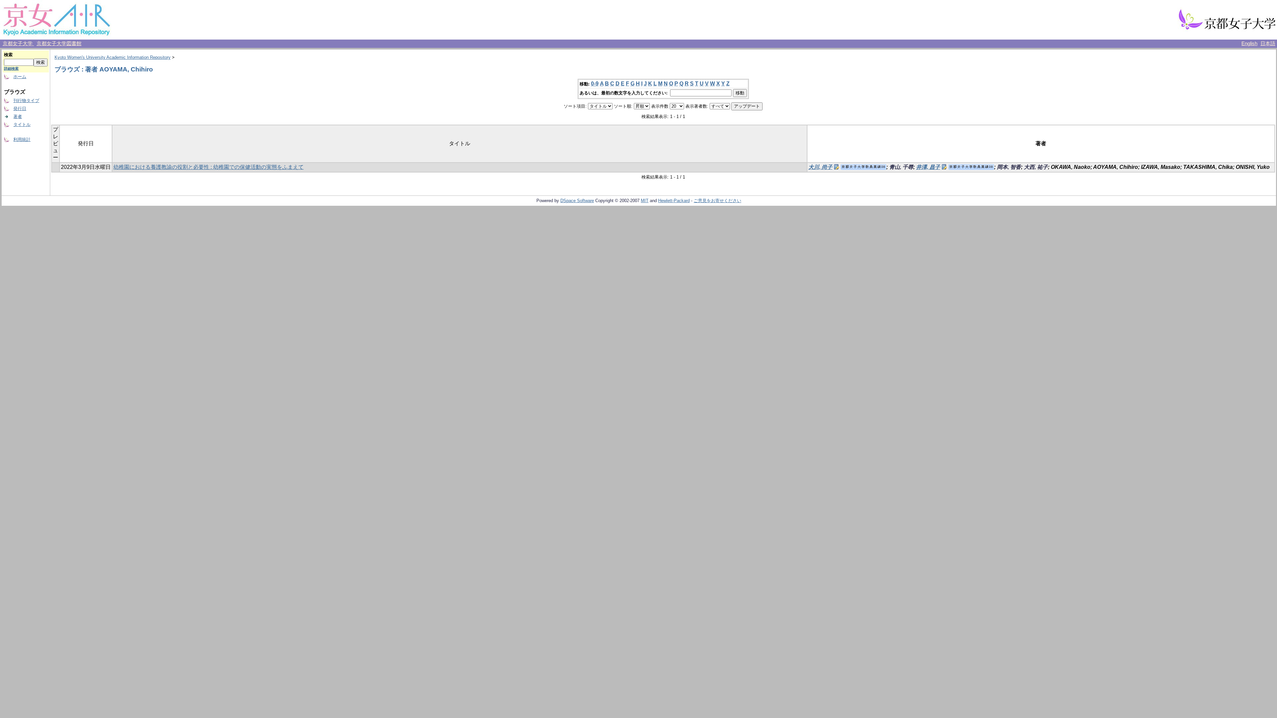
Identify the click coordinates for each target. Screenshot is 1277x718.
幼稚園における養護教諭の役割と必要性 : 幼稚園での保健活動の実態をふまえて (208, 167)
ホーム (19, 76)
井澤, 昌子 (928, 167)
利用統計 (22, 139)
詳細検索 (11, 68)
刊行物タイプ (26, 100)
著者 (17, 116)
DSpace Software (577, 200)
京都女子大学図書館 (59, 43)
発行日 (19, 108)
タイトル (22, 124)
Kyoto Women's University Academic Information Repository (113, 57)
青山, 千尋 (901, 167)
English (1249, 43)
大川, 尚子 (820, 167)
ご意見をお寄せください (717, 200)
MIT (644, 200)
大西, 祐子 (1036, 167)
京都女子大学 (18, 43)
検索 (8, 54)
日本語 (1267, 43)
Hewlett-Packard (674, 200)
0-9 (595, 83)
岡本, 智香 (1009, 167)
